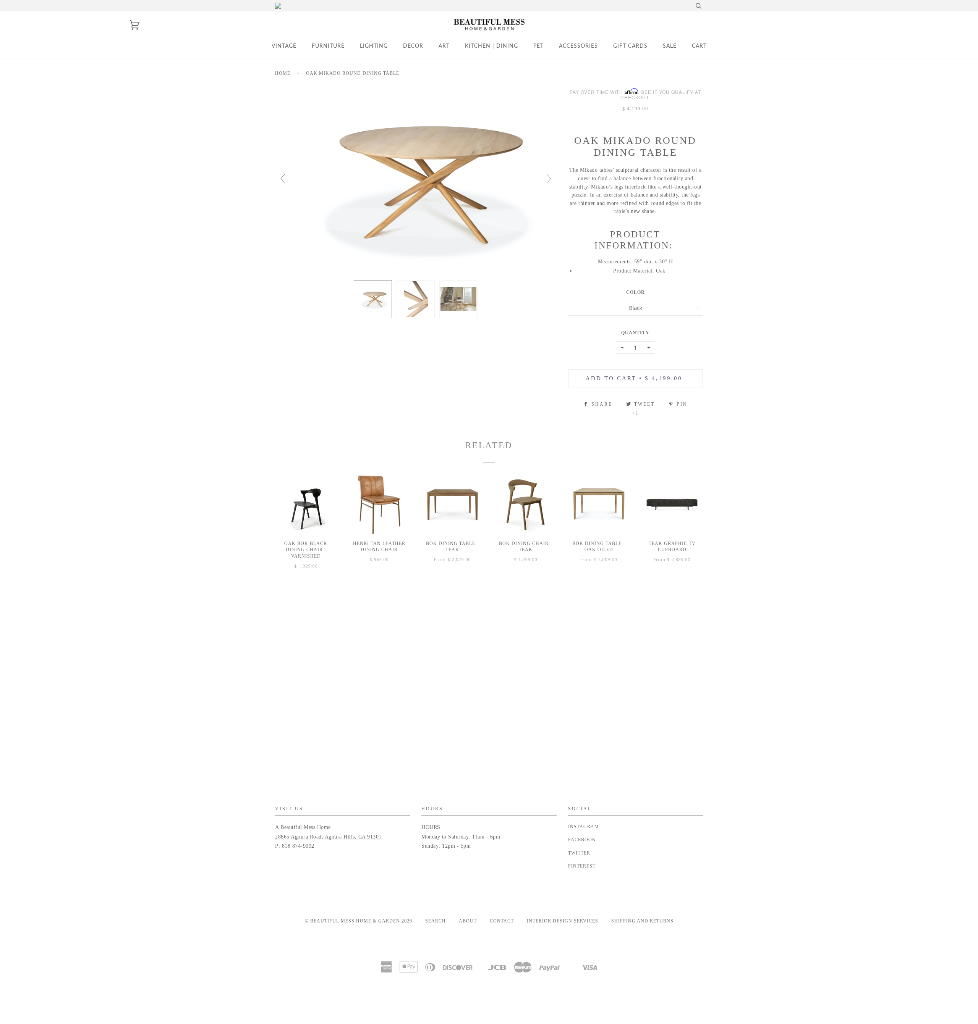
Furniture (328, 46)
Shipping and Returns (642, 921)
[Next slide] (549, 178)
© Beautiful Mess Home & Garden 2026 (358, 921)
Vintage (284, 46)
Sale (670, 46)
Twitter (579, 853)
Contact (502, 921)
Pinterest (582, 866)
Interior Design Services (562, 921)
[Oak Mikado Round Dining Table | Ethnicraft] (373, 299)
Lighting (374, 46)
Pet (538, 46)
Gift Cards (630, 46)
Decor (413, 46)
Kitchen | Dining (491, 46)
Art (444, 46)
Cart (699, 46)
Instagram (583, 826)
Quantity (635, 332)
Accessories (578, 46)
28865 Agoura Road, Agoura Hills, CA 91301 (328, 837)
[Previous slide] (282, 178)
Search (435, 921)
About (468, 921)
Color (635, 292)
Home (282, 73)
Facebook (582, 839)
